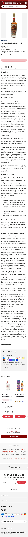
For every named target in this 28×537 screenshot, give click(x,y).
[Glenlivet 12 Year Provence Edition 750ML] (20, 385)
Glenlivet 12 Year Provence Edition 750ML (19, 396)
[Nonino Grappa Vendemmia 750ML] (7, 385)
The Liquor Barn (8, 525)
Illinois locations (14, 458)
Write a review (14, 436)
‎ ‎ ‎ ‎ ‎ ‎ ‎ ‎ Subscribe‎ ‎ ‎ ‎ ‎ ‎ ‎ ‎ (21, 482)
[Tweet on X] (6, 67)
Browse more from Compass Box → (9, 54)
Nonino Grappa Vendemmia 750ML (7, 395)
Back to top (14, 489)
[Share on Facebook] (8, 67)
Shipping (3, 49)
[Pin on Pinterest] (11, 67)
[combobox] (14, 6)
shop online (22, 458)
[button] (22, 3)
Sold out (14, 60)
